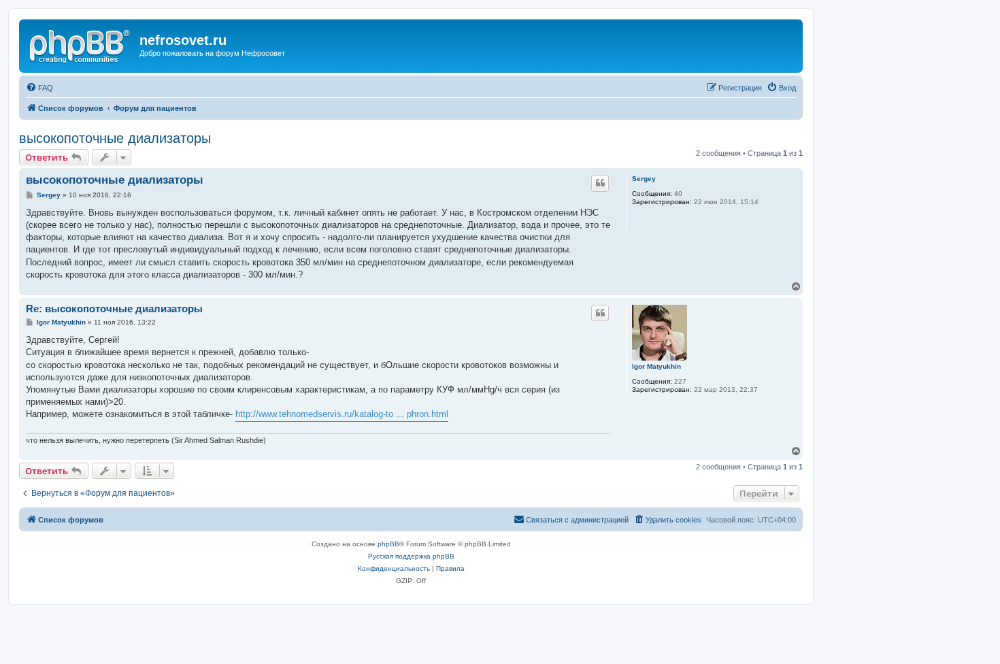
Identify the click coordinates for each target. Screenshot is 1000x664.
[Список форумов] (80, 44)
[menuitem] (39, 88)
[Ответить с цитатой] (600, 183)
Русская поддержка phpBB (411, 556)
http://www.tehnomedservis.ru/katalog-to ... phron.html (341, 414)
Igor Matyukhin (656, 366)
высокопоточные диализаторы (115, 138)
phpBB (388, 544)
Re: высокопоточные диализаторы (114, 308)
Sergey (644, 178)
